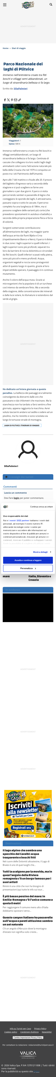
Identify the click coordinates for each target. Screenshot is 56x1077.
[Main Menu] (4, 5)
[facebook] (5, 99)
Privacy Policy (40, 1028)
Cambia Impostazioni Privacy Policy (28, 1038)
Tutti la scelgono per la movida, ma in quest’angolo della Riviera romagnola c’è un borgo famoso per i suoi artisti (27, 877)
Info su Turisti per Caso (20, 1028)
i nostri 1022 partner (19, 520)
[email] (15, 99)
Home (5, 48)
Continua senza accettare (41, 506)
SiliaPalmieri (20, 88)
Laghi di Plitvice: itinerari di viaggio (22, 425)
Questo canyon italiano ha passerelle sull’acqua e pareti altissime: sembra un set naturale (28, 921)
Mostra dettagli (40, 552)
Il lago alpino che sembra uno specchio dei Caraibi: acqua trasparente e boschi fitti (22, 854)
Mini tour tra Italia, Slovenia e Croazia (40, 576)
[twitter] (8, 99)
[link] (19, 99)
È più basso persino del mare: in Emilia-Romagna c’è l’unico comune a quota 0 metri (28, 900)
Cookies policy (10, 1032)
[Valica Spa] (28, 1054)
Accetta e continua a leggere (28, 560)
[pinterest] (12, 99)
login (16, 497)
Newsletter (47, 1032)
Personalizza (26, 568)
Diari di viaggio (19, 48)
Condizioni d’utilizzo (29, 1032)
